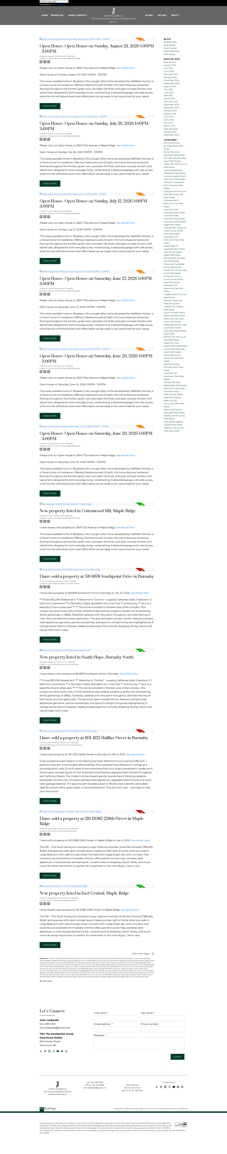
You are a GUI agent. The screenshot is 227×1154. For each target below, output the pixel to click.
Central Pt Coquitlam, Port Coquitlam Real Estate (111, 960)
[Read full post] (97, 41)
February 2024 (171, 129)
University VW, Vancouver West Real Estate (174, 376)
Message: (99, 1035)
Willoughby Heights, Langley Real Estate (112, 977)
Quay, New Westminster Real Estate (117, 970)
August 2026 (170, 65)
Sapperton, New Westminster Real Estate (52, 973)
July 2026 (168, 68)
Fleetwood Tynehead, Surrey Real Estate (77, 966)
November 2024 (171, 108)
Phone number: (150, 1024)
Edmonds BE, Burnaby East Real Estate (52, 966)
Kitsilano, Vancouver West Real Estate (100, 968)
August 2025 (170, 86)
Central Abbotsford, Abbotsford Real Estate (53, 960)
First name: (101, 1013)
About (174, 15)
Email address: (102, 1024)
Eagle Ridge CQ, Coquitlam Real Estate (118, 964)
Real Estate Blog (171, 51)
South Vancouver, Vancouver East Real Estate (105, 973)
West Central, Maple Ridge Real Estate (124, 975)
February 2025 (171, 101)
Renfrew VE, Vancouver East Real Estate (141, 970)
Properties (57, 15)
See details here (125, 68)
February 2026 (171, 74)
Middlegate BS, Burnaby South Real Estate (92, 970)
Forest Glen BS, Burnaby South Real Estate (104, 966)
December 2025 (171, 80)
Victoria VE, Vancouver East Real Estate (100, 975)
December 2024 (171, 105)
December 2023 (171, 135)
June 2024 (169, 120)
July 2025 (168, 89)
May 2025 (168, 95)
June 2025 (169, 92)
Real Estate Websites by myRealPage (173, 1109)
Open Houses (170, 48)
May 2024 (168, 123)
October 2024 (170, 111)
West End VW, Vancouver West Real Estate (174, 403)
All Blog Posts (170, 42)
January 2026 (170, 77)
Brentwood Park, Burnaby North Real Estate (65, 745)
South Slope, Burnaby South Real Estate (63, 583)
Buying (149, 15)
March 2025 (169, 98)
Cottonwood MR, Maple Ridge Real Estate (64, 58)
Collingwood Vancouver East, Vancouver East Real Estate (175, 194)
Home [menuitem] (45, 15)
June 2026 (169, 71)
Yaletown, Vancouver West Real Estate (136, 977)
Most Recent (170, 62)
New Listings (169, 45)
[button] (41, 1051)
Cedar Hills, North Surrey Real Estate (139, 958)
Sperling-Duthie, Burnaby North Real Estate (133, 973)
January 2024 (170, 132)
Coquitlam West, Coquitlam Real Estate (112, 962)
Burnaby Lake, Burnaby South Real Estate (114, 958)
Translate (60, 4)
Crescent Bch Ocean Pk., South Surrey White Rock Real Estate (59, 964)
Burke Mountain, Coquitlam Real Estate (88, 958)
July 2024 (168, 117)
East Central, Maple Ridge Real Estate (62, 831)
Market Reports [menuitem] (77, 15)
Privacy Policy (152, 1109)
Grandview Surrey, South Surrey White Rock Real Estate (135, 966)
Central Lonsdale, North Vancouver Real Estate (81, 960)
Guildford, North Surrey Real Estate (77, 968)
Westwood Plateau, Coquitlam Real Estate (64, 977)
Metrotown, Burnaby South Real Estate (66, 970)
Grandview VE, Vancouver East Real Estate (53, 968)
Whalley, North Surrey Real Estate (88, 977)
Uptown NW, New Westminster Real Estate (74, 975)
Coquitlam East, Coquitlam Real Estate (87, 962)
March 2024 (169, 126)
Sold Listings (169, 54)
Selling (162, 15)
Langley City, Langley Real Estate (123, 968)
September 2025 (172, 83)
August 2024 (170, 114)
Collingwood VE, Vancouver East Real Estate (61, 962)
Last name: (147, 1013)
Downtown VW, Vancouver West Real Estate (92, 964)
